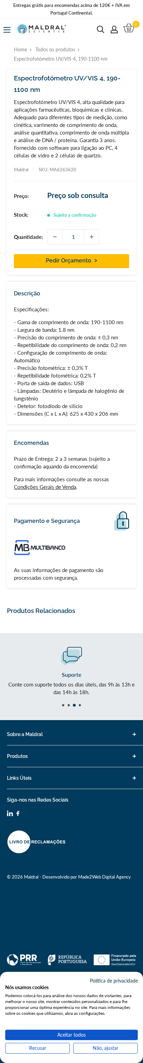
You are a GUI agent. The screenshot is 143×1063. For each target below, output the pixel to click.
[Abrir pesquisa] (100, 29)
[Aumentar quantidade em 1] (91, 237)
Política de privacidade (114, 981)
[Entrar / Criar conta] (114, 29)
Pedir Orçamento (69, 260)
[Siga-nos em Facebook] (17, 814)
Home (20, 49)
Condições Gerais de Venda (45, 487)
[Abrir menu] (6, 30)
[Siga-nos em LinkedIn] (10, 814)
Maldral (21, 169)
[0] (129, 29)
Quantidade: (28, 237)
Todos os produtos (55, 49)
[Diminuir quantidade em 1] (55, 237)
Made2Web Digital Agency (104, 877)
